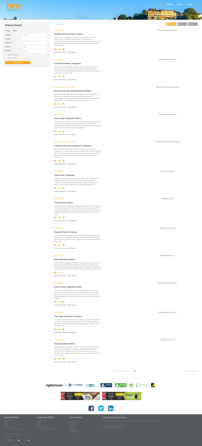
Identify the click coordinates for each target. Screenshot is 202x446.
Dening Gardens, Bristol (64, 343)
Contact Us (72, 427)
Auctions (72, 425)
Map (193, 24)
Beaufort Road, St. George (65, 232)
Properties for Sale (74, 421)
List (172, 24)
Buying (160, 4)
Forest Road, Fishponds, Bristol (68, 287)
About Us (72, 428)
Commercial (72, 424)
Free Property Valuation (113, 426)
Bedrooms (8, 42)
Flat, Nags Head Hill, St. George (67, 316)
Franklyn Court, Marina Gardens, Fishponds (73, 145)
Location (7, 38)
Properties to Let (74, 422)
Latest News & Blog (74, 431)
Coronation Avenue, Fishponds (67, 63)
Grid (183, 24)
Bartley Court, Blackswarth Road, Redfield (72, 91)
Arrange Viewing (71, 52)
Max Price (8, 50)
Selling (179, 4)
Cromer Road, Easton (63, 202)
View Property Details (60, 52)
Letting (189, 4)
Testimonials (73, 430)
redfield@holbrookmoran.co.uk (14, 428)
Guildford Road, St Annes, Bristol (68, 34)
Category (8, 35)
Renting (170, 4)
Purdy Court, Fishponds (64, 175)
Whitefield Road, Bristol (64, 259)
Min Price (7, 46)
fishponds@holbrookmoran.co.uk (48, 428)
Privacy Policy (7, 436)
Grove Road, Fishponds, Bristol (67, 118)
